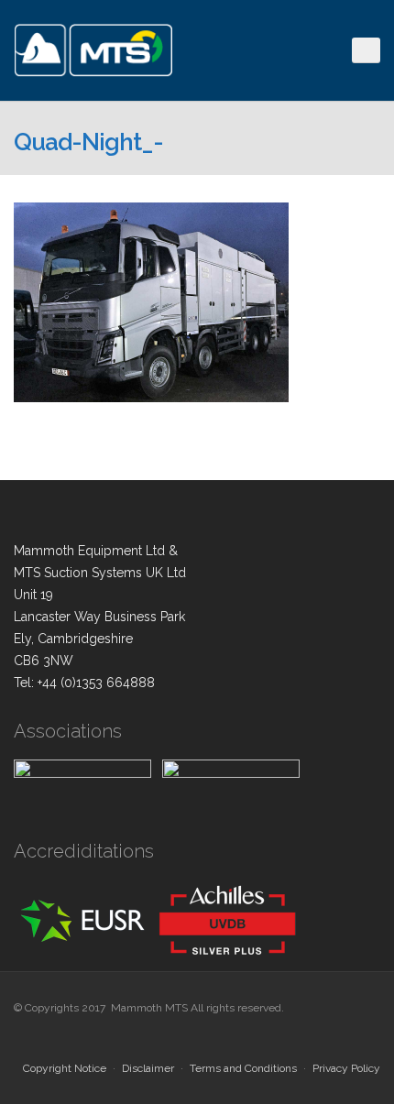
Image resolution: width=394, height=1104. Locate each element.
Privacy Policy (346, 1068)
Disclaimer (148, 1068)
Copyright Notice (64, 1068)
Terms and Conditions (243, 1068)
